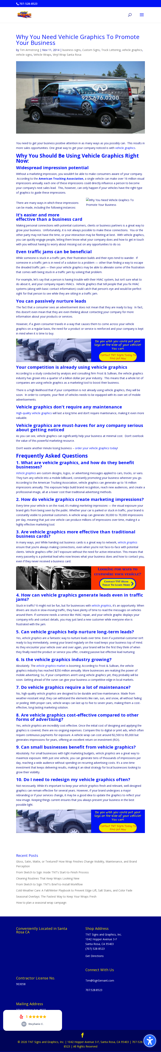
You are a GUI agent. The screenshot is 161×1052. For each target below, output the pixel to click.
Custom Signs (91, 50)
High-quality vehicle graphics (34, 413)
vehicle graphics (132, 50)
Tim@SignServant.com (99, 980)
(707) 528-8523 (95, 948)
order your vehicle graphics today (96, 448)
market (51, 666)
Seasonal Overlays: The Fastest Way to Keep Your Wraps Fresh (56, 896)
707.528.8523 (93, 990)
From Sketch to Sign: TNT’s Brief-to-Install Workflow (49, 884)
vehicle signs (24, 54)
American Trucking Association (61, 178)
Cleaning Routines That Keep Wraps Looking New (47, 878)
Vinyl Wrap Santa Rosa (67, 54)
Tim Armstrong (29, 50)
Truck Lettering (111, 50)
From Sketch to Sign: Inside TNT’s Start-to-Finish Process (52, 872)
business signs (71, 50)
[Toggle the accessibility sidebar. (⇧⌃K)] (150, 1040)
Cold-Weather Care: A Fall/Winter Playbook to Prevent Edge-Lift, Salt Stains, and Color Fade (74, 890)
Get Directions (94, 956)
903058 (21, 984)
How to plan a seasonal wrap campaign (41, 902)
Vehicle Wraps (42, 54)
